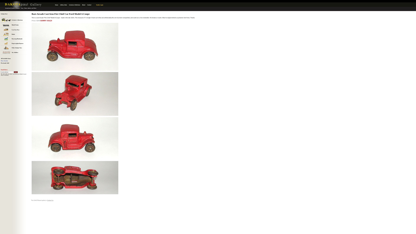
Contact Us (50, 200)
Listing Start (4, 14)
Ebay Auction (4, 60)
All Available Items (6, 58)
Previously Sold (5, 63)
